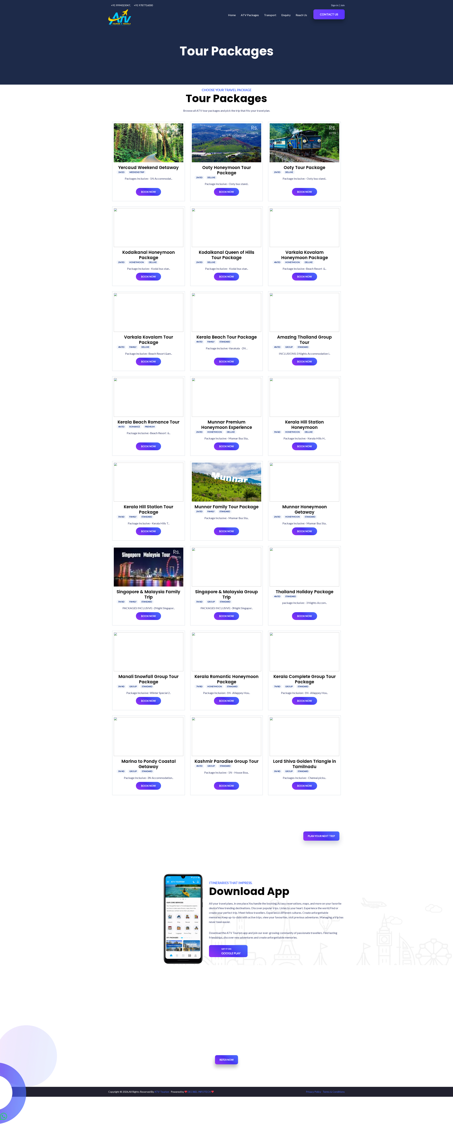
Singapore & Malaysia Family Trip (148, 594)
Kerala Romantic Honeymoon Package (226, 679)
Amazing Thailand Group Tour (304, 339)
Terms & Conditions (334, 1091)
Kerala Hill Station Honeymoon (304, 424)
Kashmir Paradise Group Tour (226, 761)
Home (232, 15)
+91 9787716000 (143, 5)
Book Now (148, 191)
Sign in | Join (338, 5)
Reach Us (301, 15)
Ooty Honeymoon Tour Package (226, 170)
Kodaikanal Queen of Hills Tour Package (226, 255)
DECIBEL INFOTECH (199, 1091)
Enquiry (286, 15)
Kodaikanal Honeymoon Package (148, 255)
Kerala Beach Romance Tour (148, 422)
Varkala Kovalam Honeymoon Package (304, 255)
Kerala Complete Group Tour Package (304, 679)
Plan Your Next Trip (321, 835)
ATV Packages (250, 15)
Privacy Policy (313, 1091)
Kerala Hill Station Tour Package (148, 509)
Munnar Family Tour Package (226, 507)
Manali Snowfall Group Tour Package (148, 679)
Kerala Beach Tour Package (226, 337)
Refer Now (226, 1059)
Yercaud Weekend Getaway (148, 167)
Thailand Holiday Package (304, 592)
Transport (270, 15)
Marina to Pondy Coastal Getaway (148, 764)
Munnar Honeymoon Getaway (304, 509)
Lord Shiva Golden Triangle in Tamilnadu (304, 764)
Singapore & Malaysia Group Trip (226, 594)
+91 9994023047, (121, 5)
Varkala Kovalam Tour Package (148, 339)
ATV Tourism (162, 1091)
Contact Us (329, 14)
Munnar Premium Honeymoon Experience (226, 424)
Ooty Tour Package (304, 167)
